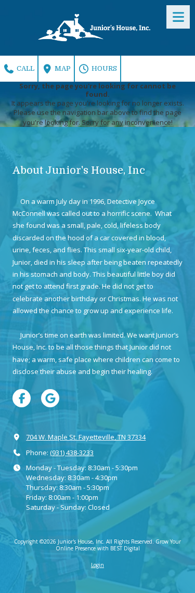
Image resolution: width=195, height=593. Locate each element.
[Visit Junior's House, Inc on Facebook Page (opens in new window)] (21, 398)
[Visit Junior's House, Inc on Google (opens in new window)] (50, 398)
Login (97, 565)
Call (24, 68)
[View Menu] (178, 17)
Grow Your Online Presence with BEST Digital (118, 544)
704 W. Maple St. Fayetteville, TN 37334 (86, 437)
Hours (103, 68)
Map (62, 68)
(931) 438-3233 (72, 452)
